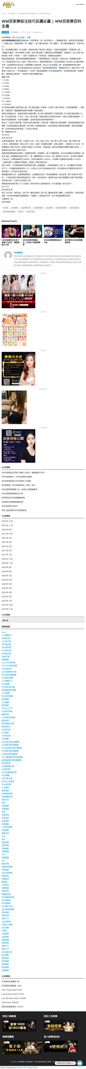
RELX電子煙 (6, 647)
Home (4, 13)
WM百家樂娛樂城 (61, 208)
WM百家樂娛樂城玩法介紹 (52, 241)
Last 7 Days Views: (9, 990)
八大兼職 (5, 702)
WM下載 (48, 65)
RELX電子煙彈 (7, 696)
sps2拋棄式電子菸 (9, 672)
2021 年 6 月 (7, 542)
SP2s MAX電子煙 (8, 662)
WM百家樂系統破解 (9, 212)
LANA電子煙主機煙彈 (10, 745)
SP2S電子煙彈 (7, 678)
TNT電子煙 (6, 729)
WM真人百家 (30, 212)
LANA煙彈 (6, 693)
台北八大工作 (7, 708)
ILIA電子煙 (6, 638)
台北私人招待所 (8, 781)
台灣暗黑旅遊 (7, 793)
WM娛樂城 (14, 32)
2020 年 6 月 (7, 580)
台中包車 (5, 885)
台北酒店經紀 (7, 711)
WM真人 (20, 212)
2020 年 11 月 (7, 563)
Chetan (19, 1067)
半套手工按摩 (7, 924)
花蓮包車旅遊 (7, 866)
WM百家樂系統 (74, 208)
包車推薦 (5, 806)
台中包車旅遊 (7, 873)
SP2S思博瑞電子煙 (9, 772)
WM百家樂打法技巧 (10, 506)
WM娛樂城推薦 (38, 208)
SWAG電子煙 (7, 778)
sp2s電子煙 (6, 641)
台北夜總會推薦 (8, 909)
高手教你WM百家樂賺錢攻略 (74, 241)
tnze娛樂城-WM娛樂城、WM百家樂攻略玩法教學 (33, 1062)
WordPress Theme (59, 1062)
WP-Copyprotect (31, 1067)
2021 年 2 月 (7, 550)
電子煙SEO (6, 726)
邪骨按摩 (5, 912)
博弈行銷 (5, 891)
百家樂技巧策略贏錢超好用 (12, 502)
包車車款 (5, 815)
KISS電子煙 (6, 644)
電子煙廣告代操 (8, 723)
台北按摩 (5, 927)
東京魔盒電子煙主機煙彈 (11, 760)
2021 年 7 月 (7, 538)
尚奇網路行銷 (7, 796)
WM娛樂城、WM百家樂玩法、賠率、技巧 (18, 485)
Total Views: (7, 1002)
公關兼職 (5, 851)
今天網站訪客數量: (9, 981)
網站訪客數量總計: (9, 1006)
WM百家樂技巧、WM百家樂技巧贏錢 (17, 476)
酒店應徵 (5, 845)
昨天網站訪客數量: (9, 985)
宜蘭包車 (5, 879)
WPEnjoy (72, 1062)
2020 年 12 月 (7, 559)
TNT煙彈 (5, 732)
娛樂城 (9, 150)
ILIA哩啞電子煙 (8, 766)
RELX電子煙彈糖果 (9, 675)
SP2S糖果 (5, 775)
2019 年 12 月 (7, 605)
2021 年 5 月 (7, 546)
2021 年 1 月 (7, 554)
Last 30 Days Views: (10, 994)
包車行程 (5, 818)
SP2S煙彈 (5, 684)
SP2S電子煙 (6, 650)
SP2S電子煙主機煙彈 (10, 751)
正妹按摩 (5, 933)
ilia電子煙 (5, 656)
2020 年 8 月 (7, 571)
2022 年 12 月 (7, 521)
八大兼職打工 (7, 635)
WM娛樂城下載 (25, 208)
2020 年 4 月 (7, 588)
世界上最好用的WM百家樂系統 (14, 510)
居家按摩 (5, 958)
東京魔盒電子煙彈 (9, 690)
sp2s (4, 632)
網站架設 (5, 720)
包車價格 (5, 809)
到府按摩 (5, 961)
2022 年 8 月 (7, 529)
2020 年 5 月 (7, 584)
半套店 (4, 930)
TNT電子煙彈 (7, 827)
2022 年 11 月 (7, 525)
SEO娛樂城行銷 (8, 897)
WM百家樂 (11, 13)
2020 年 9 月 (7, 567)
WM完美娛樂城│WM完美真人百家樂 (16, 481)
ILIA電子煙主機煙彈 (9, 754)
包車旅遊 (5, 821)
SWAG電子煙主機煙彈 (10, 742)
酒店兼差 (5, 842)
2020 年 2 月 (7, 596)
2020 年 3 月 (7, 592)
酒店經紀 (5, 705)
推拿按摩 (5, 790)
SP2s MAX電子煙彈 (9, 665)
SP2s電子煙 (6, 669)
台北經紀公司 (7, 952)
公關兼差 (5, 848)
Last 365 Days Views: (10, 998)
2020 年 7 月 (7, 575)
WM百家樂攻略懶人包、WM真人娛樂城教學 (31, 242)
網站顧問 (5, 659)
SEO (3, 836)
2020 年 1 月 (7, 601)
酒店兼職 (5, 699)
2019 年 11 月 (7, 609)
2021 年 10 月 (7, 533)
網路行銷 (5, 714)
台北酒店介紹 (7, 906)
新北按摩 (5, 955)
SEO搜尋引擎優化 (9, 717)
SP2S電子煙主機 (8, 687)
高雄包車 (5, 876)
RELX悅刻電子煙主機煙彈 (12, 748)
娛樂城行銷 (6, 894)
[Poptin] (80, 1063)
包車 (3, 803)
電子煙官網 (6, 763)
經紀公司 (5, 799)
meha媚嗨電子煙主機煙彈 (12, 757)
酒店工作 (5, 918)
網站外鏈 (5, 863)
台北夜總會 (6, 900)
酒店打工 (5, 946)
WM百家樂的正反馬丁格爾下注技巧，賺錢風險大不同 (11, 242)
